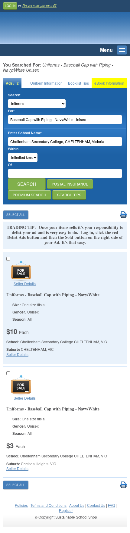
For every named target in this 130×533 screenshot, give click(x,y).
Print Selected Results (123, 215)
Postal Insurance (70, 183)
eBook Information (109, 83)
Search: (14, 95)
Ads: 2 (12, 83)
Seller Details (25, 283)
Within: (14, 148)
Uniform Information (46, 83)
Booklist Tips (78, 83)
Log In (10, 6)
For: (11, 111)
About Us (76, 505)
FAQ (111, 505)
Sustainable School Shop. (45, 29)
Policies (21, 505)
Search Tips (69, 194)
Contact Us (96, 505)
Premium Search (29, 194)
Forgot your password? (39, 5)
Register (66, 510)
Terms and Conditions (49, 505)
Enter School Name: (25, 133)
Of (10, 164)
